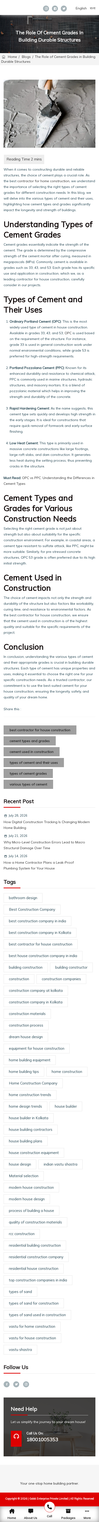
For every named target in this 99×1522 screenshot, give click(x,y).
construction (19, 979)
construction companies (61, 979)
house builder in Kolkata (28, 1118)
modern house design (27, 1199)
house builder (66, 1106)
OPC (68, 333)
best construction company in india (37, 921)
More (87, 1518)
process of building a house (31, 1210)
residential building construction (35, 1245)
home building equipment (29, 1060)
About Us (30, 1518)
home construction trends (30, 1094)
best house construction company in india (43, 955)
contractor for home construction (43, 181)
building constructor (71, 967)
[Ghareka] (20, 6)
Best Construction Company (32, 909)
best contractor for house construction (40, 730)
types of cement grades (28, 773)
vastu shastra (20, 1349)
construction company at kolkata (36, 990)
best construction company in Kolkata (40, 932)
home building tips (24, 1071)
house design (20, 1164)
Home (11, 57)
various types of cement (28, 784)
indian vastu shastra (60, 1164)
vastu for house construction (32, 1338)
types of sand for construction (34, 1303)
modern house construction (31, 1187)
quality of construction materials (35, 1222)
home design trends (25, 1106)
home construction (67, 1071)
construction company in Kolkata (35, 1002)
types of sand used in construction (37, 1315)
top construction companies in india (38, 1280)
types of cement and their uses (34, 762)
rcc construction (22, 1233)
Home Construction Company (33, 1083)
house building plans (25, 1141)
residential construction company (36, 1257)
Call (49, 1516)
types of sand (20, 1291)
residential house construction (33, 1268)
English (81, 8)
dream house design (26, 1037)
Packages (68, 1518)
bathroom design (23, 898)
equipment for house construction (36, 1048)
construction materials (27, 1013)
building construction (26, 967)
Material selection (23, 1176)
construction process (26, 1025)
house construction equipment (34, 1152)
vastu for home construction (32, 1326)
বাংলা (92, 8)
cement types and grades (30, 741)
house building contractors (30, 1129)
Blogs (26, 57)
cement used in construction (32, 752)
